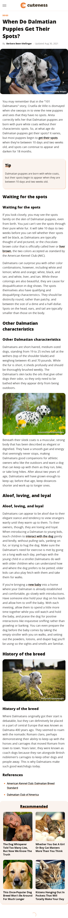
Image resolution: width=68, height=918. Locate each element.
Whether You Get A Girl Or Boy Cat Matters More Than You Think (50, 848)
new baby (34, 584)
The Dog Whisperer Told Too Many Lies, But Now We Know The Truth (17, 849)
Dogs (5, 15)
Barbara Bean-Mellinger (19, 43)
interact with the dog (39, 536)
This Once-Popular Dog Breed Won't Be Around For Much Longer (17, 896)
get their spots (48, 138)
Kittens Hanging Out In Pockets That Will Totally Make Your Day (50, 896)
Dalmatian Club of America (23, 794)
